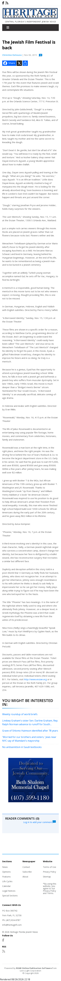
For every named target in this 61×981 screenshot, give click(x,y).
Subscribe (27, 871)
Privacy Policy (49, 871)
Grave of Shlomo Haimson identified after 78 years (30, 730)
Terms (50, 893)
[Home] (30, 17)
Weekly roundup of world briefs (19, 714)
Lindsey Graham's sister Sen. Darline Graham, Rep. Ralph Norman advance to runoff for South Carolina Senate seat (30, 722)
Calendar (6, 886)
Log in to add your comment (38, 822)
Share (11, 63)
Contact (26, 867)
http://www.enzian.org (35, 679)
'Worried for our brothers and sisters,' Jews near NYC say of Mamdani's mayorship (29, 738)
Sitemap (47, 876)
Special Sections (10, 895)
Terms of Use (49, 867)
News (5, 867)
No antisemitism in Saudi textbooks (22, 747)
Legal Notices (8, 890)
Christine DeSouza (12, 55)
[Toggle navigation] (8, 27)
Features (6, 876)
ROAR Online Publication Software (34, 968)
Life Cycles (7, 881)
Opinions (6, 871)
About (25, 876)
